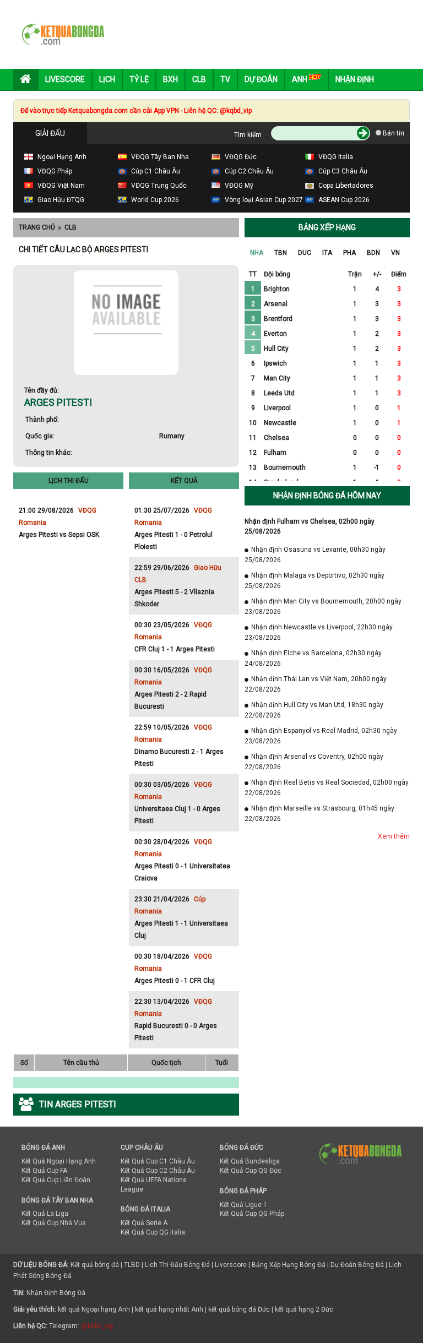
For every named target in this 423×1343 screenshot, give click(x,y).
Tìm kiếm (248, 135)
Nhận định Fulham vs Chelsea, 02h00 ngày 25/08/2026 (310, 526)
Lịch (107, 79)
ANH (300, 79)
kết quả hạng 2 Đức (304, 1309)
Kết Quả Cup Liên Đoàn (55, 1180)
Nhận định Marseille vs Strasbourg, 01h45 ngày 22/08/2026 (319, 813)
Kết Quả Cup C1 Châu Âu (158, 1161)
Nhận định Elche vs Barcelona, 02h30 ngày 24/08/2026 (313, 658)
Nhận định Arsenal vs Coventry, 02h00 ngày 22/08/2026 (314, 762)
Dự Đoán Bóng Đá (357, 1265)
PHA (349, 253)
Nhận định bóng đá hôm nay (327, 495)
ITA (327, 253)
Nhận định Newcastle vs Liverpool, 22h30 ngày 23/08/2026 (319, 632)
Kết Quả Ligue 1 (243, 1205)
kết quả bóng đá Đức (239, 1309)
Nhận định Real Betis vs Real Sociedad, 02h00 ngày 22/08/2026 (327, 788)
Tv (225, 79)
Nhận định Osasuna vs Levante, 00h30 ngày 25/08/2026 (315, 555)
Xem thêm (394, 836)
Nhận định (354, 79)
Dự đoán (261, 79)
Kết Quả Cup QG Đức (250, 1171)
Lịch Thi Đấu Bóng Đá (177, 1265)
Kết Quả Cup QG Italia (153, 1232)
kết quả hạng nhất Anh (169, 1309)
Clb (199, 79)
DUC (304, 253)
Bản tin (392, 133)
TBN (280, 253)
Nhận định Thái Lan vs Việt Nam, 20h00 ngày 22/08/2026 (316, 684)
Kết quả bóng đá (94, 1265)
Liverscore (231, 1265)
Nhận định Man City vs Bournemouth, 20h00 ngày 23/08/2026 (323, 606)
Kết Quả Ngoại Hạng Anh (58, 1161)
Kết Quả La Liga (44, 1213)
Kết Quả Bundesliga (250, 1161)
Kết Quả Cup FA (44, 1171)
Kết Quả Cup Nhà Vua (53, 1223)
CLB (70, 227)
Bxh (170, 79)
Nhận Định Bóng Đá (55, 1293)
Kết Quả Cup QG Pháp (252, 1213)
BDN (373, 253)
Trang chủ (37, 227)
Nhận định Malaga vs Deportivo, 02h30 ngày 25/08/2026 (314, 581)
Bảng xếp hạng (327, 227)
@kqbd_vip (97, 1326)
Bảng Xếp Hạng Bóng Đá (289, 1265)
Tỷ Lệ (139, 79)
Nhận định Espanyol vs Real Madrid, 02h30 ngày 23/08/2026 (321, 736)
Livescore (65, 79)
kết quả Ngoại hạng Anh (94, 1309)
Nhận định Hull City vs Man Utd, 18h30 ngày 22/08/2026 (314, 710)
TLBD (132, 1265)
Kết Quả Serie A (144, 1223)
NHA (256, 253)
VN (395, 253)
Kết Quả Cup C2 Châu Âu (158, 1171)
